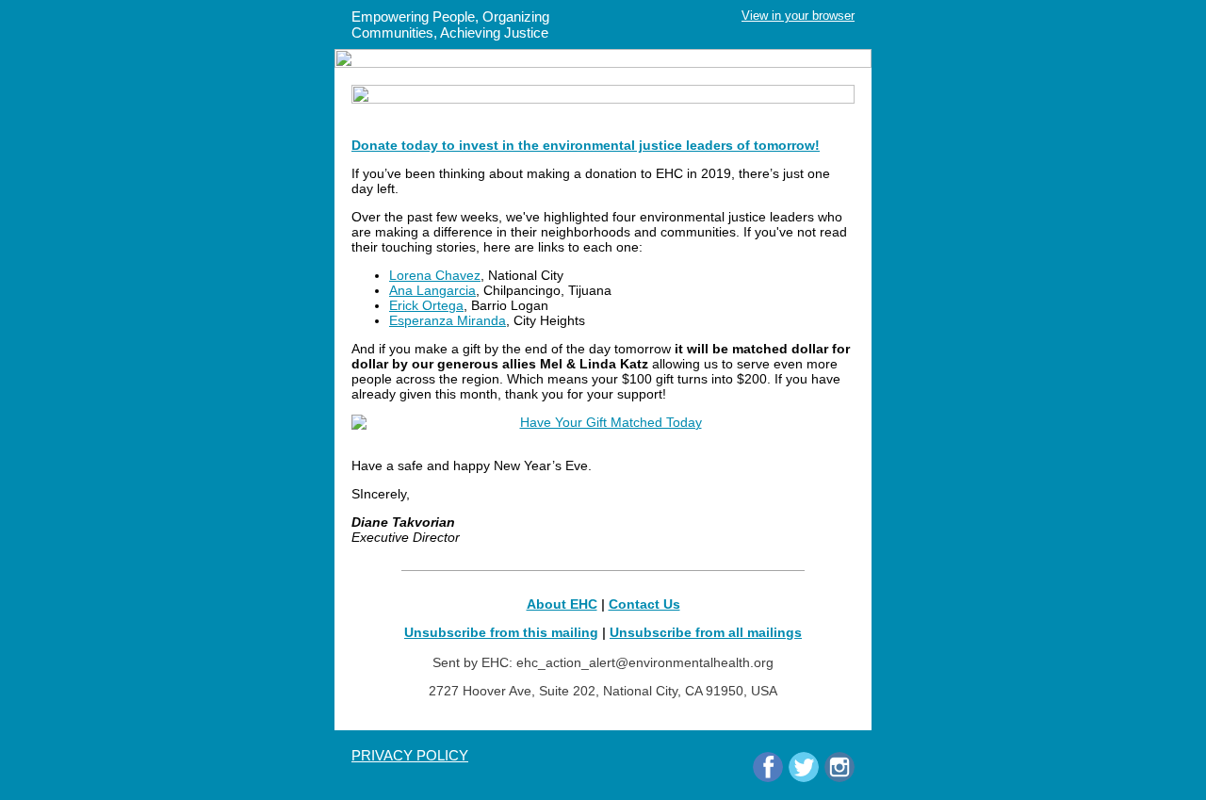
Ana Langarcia (432, 290)
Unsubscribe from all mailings (706, 632)
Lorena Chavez (435, 275)
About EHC (562, 604)
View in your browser (798, 15)
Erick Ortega (426, 305)
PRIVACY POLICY (409, 755)
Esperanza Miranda (447, 320)
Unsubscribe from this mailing (501, 632)
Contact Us (644, 604)
